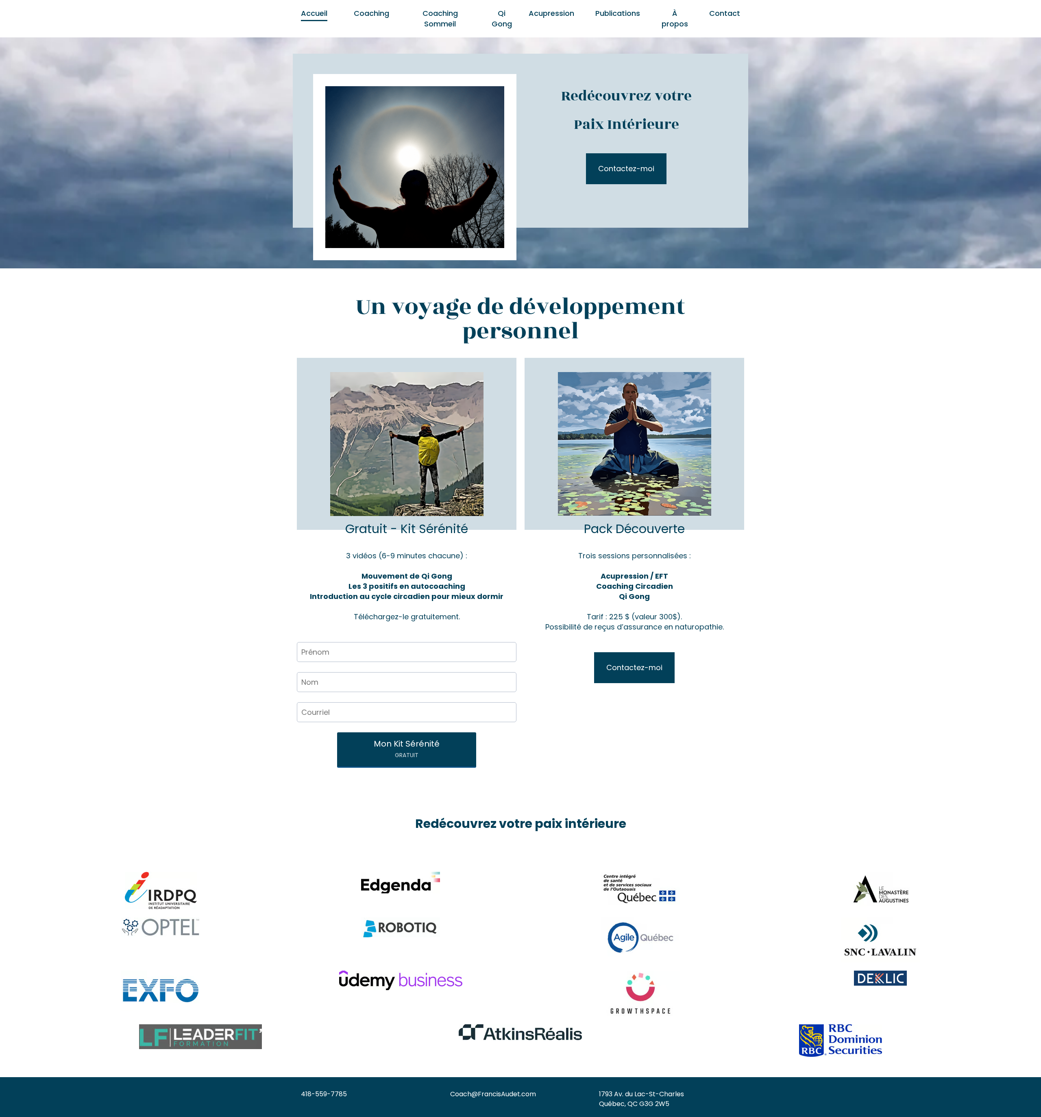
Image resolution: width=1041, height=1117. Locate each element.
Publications (617, 13)
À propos (675, 18)
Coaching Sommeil (440, 18)
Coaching (371, 13)
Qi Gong (502, 18)
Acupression (551, 13)
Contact (724, 13)
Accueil (314, 13)
